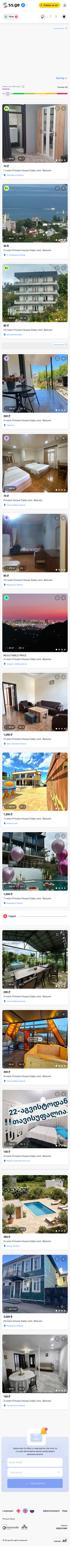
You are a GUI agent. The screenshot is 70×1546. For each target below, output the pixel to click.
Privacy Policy (9, 1519)
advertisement (59, 28)
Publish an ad (50, 5)
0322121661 (61, 1528)
